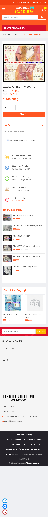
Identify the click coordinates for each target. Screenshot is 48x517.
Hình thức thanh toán (32, 444)
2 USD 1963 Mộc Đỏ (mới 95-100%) (26, 246)
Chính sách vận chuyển (33, 439)
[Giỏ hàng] (45, 9)
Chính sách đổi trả (14, 444)
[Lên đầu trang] (40, 512)
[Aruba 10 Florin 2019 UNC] (13, 302)
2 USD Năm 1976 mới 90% (23, 215)
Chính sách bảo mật (13, 439)
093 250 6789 (18, 201)
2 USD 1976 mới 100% (21, 236)
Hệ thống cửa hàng (39, 2)
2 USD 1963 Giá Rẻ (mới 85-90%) (25, 267)
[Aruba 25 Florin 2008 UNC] (35, 302)
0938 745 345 (9, 411)
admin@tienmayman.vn (13, 421)
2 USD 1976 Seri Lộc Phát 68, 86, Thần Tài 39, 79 (28, 226)
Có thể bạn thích (12, 210)
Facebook (10, 348)
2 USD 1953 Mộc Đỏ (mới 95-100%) (26, 256)
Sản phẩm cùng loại (15, 290)
